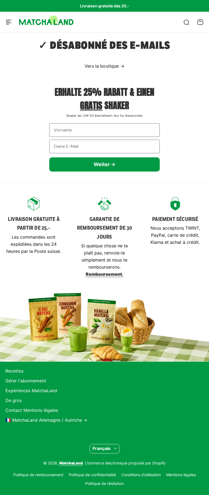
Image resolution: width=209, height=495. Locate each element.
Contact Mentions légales (31, 410)
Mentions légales (181, 474)
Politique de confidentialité (92, 474)
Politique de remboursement (38, 474)
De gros (13, 400)
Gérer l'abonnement (25, 380)
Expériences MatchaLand (31, 390)
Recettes (14, 371)
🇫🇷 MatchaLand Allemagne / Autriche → (46, 420)
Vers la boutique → (104, 66)
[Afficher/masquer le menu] (9, 22)
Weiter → (104, 164)
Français (101, 448)
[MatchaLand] (46, 22)
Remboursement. (104, 274)
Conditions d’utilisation (141, 474)
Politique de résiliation (104, 483)
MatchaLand (71, 463)
